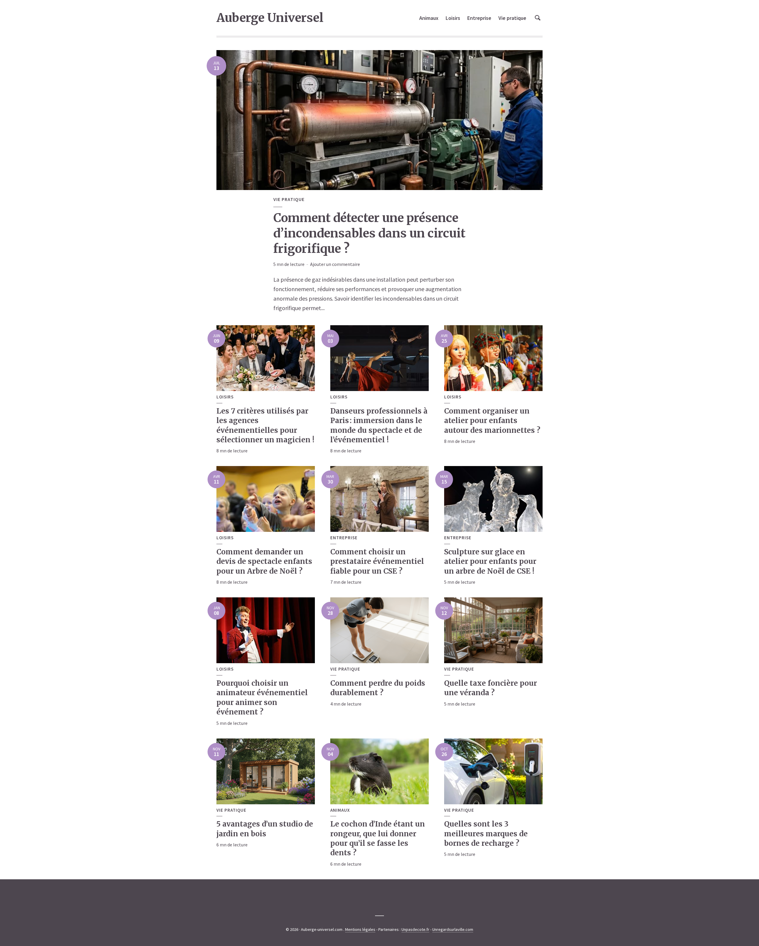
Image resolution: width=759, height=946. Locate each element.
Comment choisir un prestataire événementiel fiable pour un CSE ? (377, 561)
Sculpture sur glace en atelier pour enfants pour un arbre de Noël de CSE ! (490, 561)
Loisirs (453, 18)
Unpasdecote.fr (415, 929)
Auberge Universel (269, 17)
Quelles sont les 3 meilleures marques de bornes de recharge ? (486, 833)
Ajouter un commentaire (335, 264)
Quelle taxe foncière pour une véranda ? (490, 688)
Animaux (429, 18)
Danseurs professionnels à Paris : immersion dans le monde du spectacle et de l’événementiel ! (379, 425)
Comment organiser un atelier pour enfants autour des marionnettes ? (492, 420)
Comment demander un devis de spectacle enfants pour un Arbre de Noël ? (264, 561)
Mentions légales (360, 929)
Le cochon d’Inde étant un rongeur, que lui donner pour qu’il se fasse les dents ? (377, 838)
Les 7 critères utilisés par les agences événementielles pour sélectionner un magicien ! (265, 425)
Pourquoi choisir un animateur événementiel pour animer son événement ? (262, 698)
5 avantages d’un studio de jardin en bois (264, 828)
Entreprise (479, 18)
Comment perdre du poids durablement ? (377, 688)
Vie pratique (512, 18)
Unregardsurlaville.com (452, 929)
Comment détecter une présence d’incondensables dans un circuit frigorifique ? (369, 233)
